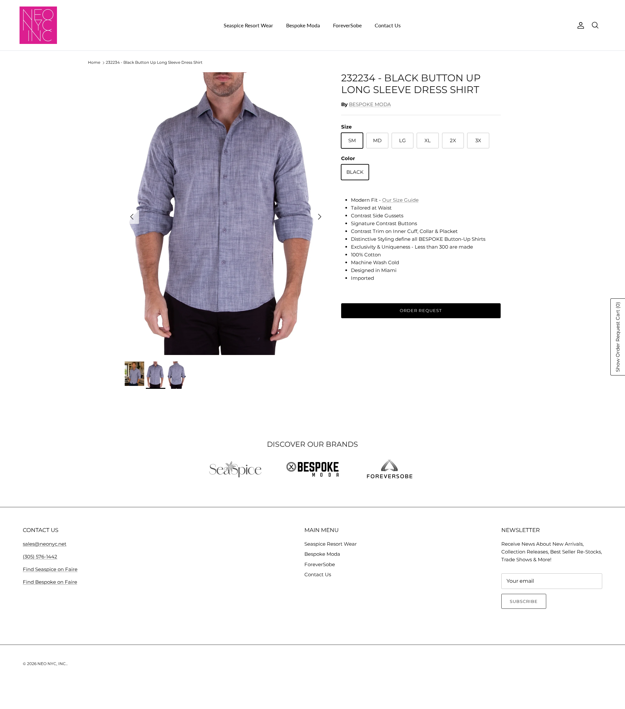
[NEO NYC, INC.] (38, 25)
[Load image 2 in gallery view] (226, 213)
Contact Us (388, 25)
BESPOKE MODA (370, 104)
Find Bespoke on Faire (50, 582)
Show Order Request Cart (618, 337)
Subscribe (524, 601)
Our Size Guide (400, 200)
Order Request (421, 310)
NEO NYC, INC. (52, 663)
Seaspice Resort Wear (248, 25)
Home (94, 62)
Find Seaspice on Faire (50, 569)
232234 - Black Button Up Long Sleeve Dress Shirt (154, 62)
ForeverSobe (347, 25)
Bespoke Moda (303, 25)
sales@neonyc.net (44, 544)
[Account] (579, 25)
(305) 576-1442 (40, 556)
